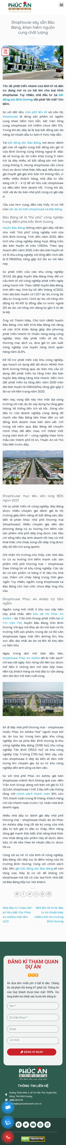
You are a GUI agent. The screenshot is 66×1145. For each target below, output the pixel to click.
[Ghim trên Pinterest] (42, 894)
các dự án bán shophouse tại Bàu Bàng (35, 209)
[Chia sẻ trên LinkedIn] (49, 894)
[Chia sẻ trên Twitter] (30, 894)
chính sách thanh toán (33, 794)
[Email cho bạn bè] (36, 894)
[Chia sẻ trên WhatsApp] (17, 894)
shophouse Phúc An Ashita (21, 658)
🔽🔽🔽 (33, 975)
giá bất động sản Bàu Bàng (34, 869)
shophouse (10, 117)
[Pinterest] (40, 1124)
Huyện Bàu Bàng (14, 228)
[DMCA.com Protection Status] (33, 1139)
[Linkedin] (47, 1124)
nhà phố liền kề (36, 112)
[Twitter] (26, 1124)
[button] (61, 5)
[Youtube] (33, 1124)
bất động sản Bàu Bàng (24, 143)
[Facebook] (18, 1124)
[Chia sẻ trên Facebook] (23, 894)
